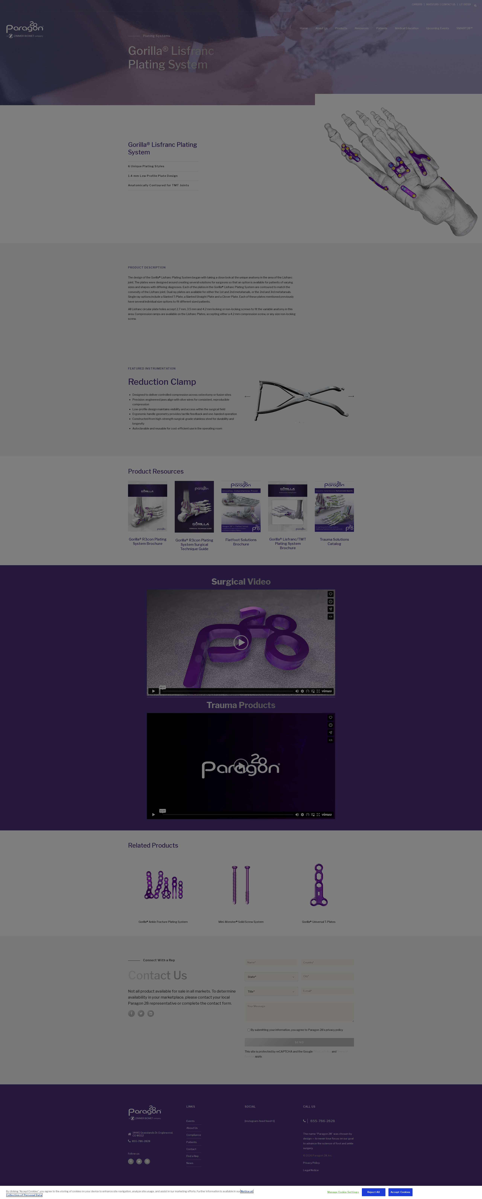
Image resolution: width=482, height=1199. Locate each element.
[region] (241, 1192)
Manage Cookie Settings (343, 1192)
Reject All (373, 1192)
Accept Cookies (400, 1192)
